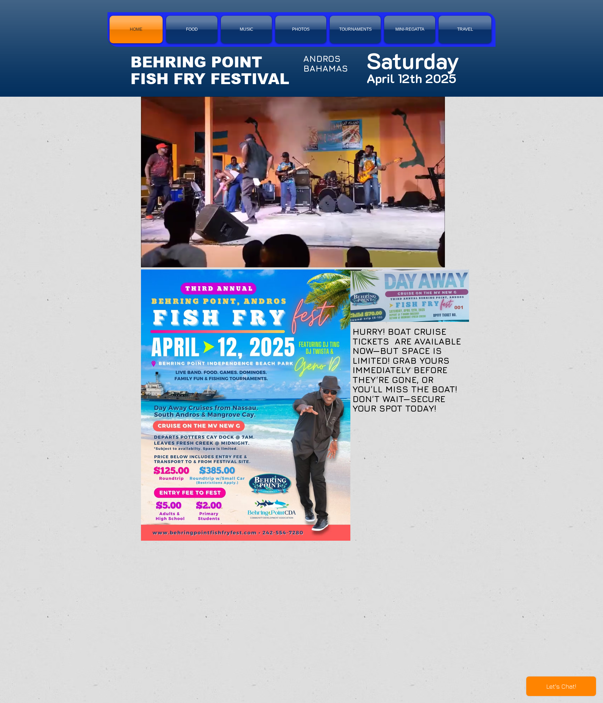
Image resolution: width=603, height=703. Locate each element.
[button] (436, 259)
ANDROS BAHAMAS (325, 63)
